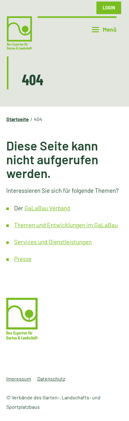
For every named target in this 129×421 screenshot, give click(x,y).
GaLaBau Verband (47, 208)
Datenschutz (51, 379)
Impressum (18, 379)
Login (109, 7)
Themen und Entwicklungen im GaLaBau (66, 225)
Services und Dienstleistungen (53, 241)
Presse (23, 258)
